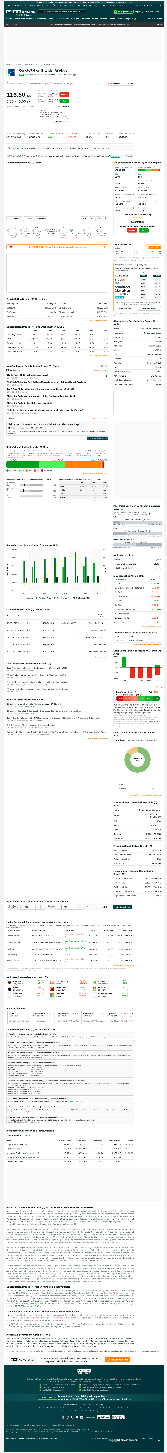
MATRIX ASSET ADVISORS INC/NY (47, 949)
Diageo (55, 1341)
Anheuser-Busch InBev (70, 1341)
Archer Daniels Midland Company (99, 1341)
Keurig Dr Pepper (73, 1346)
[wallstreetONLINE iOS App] (103, 1419)
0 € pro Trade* (154, 248)
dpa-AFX (18, 385)
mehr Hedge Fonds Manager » (123, 965)
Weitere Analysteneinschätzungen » (95, 473)
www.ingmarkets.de (152, 722)
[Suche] (83, 12)
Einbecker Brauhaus (91, 1346)
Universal (122, 1343)
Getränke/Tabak (154, 363)
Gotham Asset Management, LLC (47, 942)
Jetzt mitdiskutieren (97, 438)
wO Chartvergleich (22, 392)
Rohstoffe (85, 19)
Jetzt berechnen (122, 907)
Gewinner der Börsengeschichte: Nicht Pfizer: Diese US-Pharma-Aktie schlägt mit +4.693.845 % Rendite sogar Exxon (56, 732)
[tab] (70, 1035)
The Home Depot (63, 981)
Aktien (9, 19)
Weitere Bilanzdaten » (100, 501)
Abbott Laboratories (44, 735)
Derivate (75, 19)
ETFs (57, 19)
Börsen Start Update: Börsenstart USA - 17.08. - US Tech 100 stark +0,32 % (38, 689)
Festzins (113, 19)
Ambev (114, 1343)
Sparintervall (92, 907)
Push (30, 219)
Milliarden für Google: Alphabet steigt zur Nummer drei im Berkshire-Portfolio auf (45, 410)
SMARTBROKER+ (114, 1387)
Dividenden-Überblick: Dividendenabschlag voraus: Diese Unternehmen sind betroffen (44, 711)
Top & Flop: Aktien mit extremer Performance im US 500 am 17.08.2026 (40, 389)
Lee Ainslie (12, 955)
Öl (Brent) (122, 596)
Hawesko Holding (85, 1343)
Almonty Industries (126, 609)
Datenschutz (74, 1411)
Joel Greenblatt (14, 942)
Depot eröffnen (124, 308)
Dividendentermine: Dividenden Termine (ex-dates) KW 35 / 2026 (34, 704)
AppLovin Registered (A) (44, 1013)
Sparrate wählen (51, 907)
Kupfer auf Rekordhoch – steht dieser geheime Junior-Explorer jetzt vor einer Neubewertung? (61, 25)
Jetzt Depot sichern (47, 1398)
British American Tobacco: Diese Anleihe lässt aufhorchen (31, 725)
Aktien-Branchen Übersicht (74, 1405)
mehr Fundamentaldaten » (99, 355)
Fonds (50, 19)
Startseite (9, 65)
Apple (16, 987)
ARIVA (68, 1425)
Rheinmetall (123, 613)
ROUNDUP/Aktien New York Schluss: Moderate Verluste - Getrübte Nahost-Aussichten (47, 382)
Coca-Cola (92, 1338)
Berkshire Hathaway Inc (42, 935)
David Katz (12, 949)
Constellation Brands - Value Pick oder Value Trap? (51, 424)
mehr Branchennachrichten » (98, 738)
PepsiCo (129, 1338)
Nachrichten (32, 19)
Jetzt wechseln (148, 308)
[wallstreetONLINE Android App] (118, 1419)
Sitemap (90, 1405)
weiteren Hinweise (145, 724)
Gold (120, 583)
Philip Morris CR (101, 1343)
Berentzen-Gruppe (119, 536)
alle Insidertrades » (101, 657)
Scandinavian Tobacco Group (62, 1343)
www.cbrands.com (152, 838)
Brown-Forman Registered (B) (131, 588)
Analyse (42, 219)
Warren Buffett (13, 935)
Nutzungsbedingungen (110, 1411)
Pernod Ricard (22, 1343)
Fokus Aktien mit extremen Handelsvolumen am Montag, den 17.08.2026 (37, 682)
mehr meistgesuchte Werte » (152, 626)
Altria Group (155, 547)
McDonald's (61, 987)
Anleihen (65, 19)
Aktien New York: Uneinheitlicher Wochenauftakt (29, 403)
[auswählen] (84, 218)
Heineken (10, 1343)
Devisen (103, 19)
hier (38, 1122)
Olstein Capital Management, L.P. (47, 960)
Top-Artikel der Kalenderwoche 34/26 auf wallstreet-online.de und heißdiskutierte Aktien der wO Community (53, 718)
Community (19, 19)
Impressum (54, 1411)
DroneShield (123, 618)
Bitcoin (121, 605)
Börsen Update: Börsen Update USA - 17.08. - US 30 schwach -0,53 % (36, 675)
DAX (120, 592)
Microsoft (60, 994)
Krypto (95, 19)
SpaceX (12, 1013)
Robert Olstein (13, 960)
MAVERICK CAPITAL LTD (42, 955)
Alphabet (17, 994)
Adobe (31, 671)
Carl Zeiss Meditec (36, 721)
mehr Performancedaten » (99, 320)
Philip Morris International (37, 1341)
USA (159, 367)
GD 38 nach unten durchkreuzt (34, 375)
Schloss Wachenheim (25, 1346)
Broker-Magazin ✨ (127, 19)
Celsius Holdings (152, 525)
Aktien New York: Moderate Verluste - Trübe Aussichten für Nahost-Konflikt (42, 396)
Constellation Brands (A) (38, 685)
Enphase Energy (65, 1013)
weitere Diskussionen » (100, 419)
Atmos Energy (30, 707)
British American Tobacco (38, 728)
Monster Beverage (153, 536)
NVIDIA (121, 622)
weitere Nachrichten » (100, 370)
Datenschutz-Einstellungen (90, 1411)
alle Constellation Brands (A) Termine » (148, 644)
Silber (120, 601)
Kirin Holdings (118, 525)
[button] (32, 1034)
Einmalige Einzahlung (12, 907)
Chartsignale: (13, 375)
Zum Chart (79, 1101)
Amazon (17, 981)
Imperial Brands (117, 1338)
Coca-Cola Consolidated (122, 547)
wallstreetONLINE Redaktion (26, 413)
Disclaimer (64, 1411)
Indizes (42, 19)
